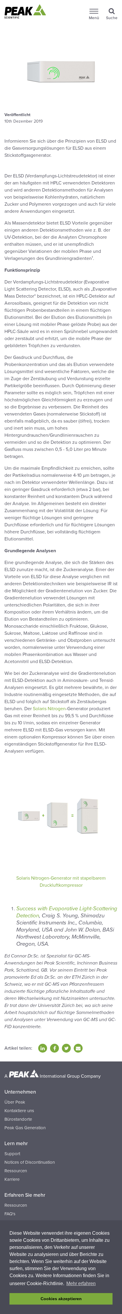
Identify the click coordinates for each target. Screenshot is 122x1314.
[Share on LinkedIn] (42, 1048)
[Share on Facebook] (54, 1048)
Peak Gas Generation (25, 1127)
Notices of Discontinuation (29, 1162)
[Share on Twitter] (66, 1048)
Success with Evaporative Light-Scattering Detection (66, 912)
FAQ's (9, 1213)
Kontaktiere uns (19, 1110)
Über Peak (14, 1102)
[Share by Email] (78, 1048)
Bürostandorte (18, 1119)
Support (12, 1153)
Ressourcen (15, 1170)
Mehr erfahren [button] (81, 1283)
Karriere (12, 1179)
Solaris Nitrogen (49, 709)
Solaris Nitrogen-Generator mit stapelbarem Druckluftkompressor (61, 881)
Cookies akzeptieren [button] (61, 1298)
